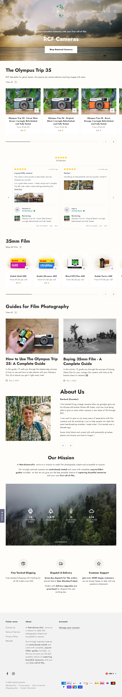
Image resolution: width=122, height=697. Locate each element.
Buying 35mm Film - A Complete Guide (82, 361)
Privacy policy (24, 685)
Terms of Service (13, 632)
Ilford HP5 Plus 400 (75, 276)
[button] (21, 197)
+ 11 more (37, 200)
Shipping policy (12, 688)
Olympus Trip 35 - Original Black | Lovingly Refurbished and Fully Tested (61, 121)
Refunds (9, 641)
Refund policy (11, 685)
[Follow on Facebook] (7, 673)
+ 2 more (88, 187)
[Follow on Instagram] (13, 673)
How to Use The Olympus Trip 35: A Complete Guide (32, 361)
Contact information (28, 688)
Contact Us (10, 627)
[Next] (113, 197)
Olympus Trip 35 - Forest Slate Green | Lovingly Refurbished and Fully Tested (23, 121)
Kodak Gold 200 (18, 276)
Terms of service (38, 685)
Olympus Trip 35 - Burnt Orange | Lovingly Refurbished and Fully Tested (99, 121)
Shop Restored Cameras (61, 49)
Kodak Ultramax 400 (47, 276)
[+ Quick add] (36, 110)
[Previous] (8, 197)
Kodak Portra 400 (103, 276)
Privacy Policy (12, 636)
